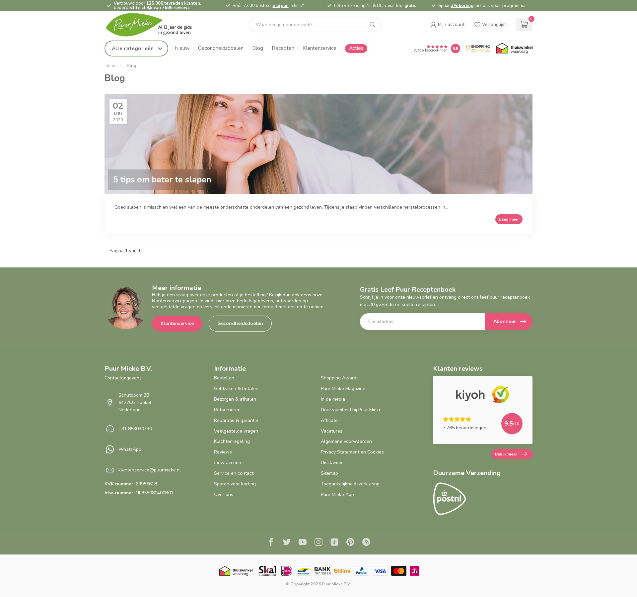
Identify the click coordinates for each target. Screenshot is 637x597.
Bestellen (224, 378)
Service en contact (233, 473)
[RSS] (366, 543)
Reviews (223, 452)
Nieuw (182, 48)
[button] (447, 24)
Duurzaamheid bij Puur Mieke (351, 410)
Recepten (283, 48)
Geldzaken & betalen (236, 388)
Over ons (223, 494)
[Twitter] (287, 543)
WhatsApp (129, 449)
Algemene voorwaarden (346, 441)
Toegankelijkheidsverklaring (350, 484)
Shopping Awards (340, 378)
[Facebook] (271, 543)
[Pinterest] (350, 543)
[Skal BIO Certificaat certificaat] (267, 570)
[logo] (154, 25)
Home (111, 66)
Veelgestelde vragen (236, 431)
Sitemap (329, 473)
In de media (333, 399)
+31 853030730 (135, 429)
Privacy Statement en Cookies (352, 452)
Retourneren (227, 410)
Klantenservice (319, 48)
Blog (257, 48)
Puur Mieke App (337, 494)
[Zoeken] (372, 24)
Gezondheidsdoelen (221, 48)
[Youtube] (303, 543)
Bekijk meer (506, 454)
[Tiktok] (334, 543)
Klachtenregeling (232, 441)
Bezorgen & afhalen (235, 399)
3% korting (462, 6)
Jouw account (228, 462)
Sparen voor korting (235, 484)
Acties (356, 48)
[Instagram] (318, 543)
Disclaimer (332, 462)
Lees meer (509, 219)
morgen (281, 6)
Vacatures (331, 431)
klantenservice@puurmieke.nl (149, 470)
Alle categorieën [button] (133, 48)
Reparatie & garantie (236, 420)
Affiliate (329, 420)
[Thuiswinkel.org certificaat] (514, 48)
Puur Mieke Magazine (343, 388)
